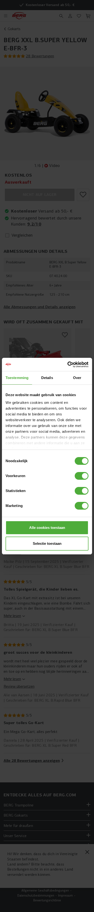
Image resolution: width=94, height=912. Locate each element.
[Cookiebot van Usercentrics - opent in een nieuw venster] (67, 364)
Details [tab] (47, 378)
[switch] (81, 476)
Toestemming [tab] (17, 378)
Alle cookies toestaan (47, 528)
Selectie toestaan (47, 543)
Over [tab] (77, 378)
